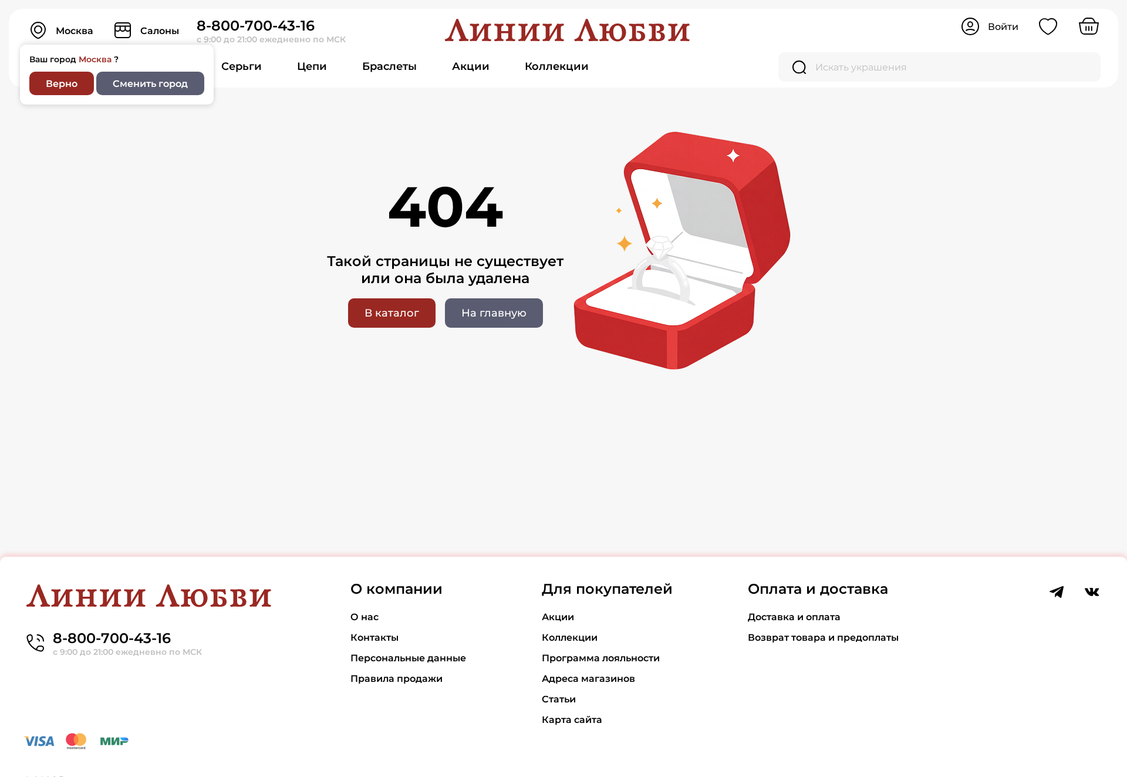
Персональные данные (408, 658)
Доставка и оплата (794, 617)
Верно (61, 83)
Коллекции (557, 66)
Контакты (374, 637)
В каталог (392, 313)
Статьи (559, 699)
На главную (494, 313)
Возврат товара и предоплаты (823, 637)
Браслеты (389, 66)
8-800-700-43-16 (256, 25)
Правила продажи (396, 678)
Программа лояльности (601, 658)
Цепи (312, 66)
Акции (471, 66)
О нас (364, 617)
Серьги (241, 66)
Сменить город (150, 83)
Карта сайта (572, 719)
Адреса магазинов (588, 678)
